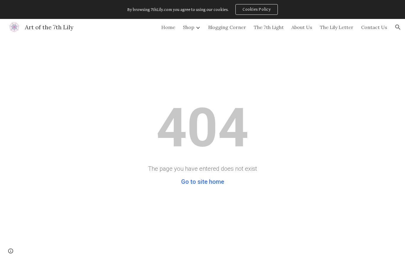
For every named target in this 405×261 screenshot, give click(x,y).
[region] (202, 9)
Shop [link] (188, 27)
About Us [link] (301, 27)
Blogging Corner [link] (227, 27)
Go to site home (202, 181)
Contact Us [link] (374, 27)
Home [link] (168, 27)
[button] (398, 27)
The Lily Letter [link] (336, 27)
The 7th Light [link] (269, 27)
